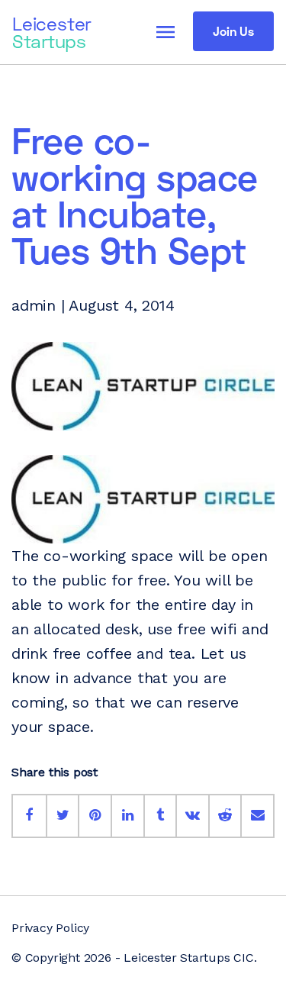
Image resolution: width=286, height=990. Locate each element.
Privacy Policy (50, 928)
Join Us (233, 31)
